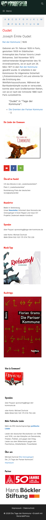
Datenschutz (28, 508)
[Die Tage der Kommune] (14, 3)
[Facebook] (14, 168)
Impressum (9, 463)
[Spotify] (21, 168)
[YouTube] (7, 168)
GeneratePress (23, 516)
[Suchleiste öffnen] (42, 3)
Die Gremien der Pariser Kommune (26, 109)
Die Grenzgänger (26, 457)
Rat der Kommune (11, 42)
